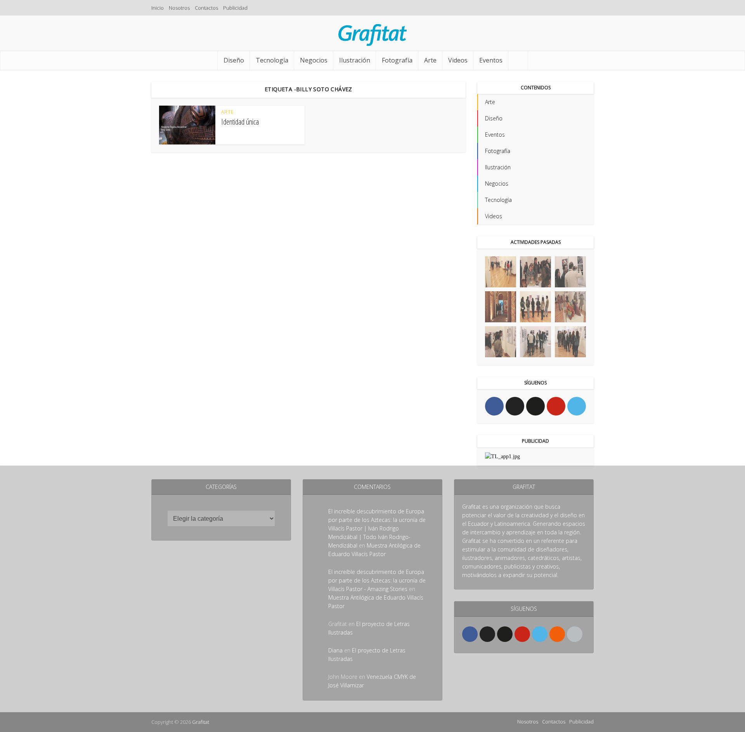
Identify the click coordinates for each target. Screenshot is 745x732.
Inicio (157, 7)
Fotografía (397, 60)
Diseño (234, 60)
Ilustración (354, 60)
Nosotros (179, 7)
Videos (458, 60)
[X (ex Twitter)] (515, 406)
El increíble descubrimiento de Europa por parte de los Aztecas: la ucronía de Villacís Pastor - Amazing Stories (377, 580)
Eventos (490, 60)
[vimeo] (576, 406)
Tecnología (272, 60)
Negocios (313, 60)
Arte (430, 60)
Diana (335, 650)
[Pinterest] (556, 406)
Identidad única (240, 121)
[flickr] (535, 406)
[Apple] (574, 634)
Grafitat (200, 721)
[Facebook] (494, 406)
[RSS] (557, 634)
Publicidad (235, 7)
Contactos (206, 7)
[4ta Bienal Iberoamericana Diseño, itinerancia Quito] (500, 271)
